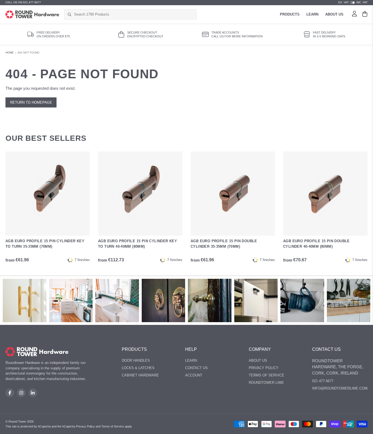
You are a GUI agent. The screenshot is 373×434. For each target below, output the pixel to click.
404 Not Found (28, 52)
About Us (334, 14)
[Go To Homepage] (37, 352)
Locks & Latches (138, 368)
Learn (312, 14)
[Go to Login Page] (354, 14)
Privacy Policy (264, 368)
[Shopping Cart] (365, 14)
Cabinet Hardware (140, 375)
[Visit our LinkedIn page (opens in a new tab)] (32, 392)
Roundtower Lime (266, 383)
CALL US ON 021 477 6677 (23, 2)
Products (290, 14)
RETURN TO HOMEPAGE (31, 102)
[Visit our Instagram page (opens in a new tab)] (21, 392)
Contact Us (196, 368)
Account (193, 375)
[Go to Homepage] (32, 14)
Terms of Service (266, 375)
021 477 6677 (322, 381)
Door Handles (136, 360)
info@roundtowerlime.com (340, 388)
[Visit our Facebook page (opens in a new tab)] (9, 392)
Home (9, 52)
